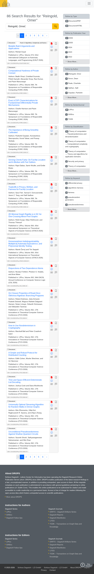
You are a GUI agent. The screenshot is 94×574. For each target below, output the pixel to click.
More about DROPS (14, 497)
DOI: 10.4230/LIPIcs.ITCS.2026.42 (17, 397)
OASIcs (9, 515)
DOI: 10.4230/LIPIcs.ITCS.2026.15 (17, 345)
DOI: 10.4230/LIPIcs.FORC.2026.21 (17, 152)
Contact (53, 570)
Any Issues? (89, 565)
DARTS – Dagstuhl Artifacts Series (63, 512)
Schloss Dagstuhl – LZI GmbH (29, 567)
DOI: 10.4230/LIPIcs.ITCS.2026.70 (17, 451)
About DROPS (75, 567)
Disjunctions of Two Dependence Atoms (25, 268)
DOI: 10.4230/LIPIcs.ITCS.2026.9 (17, 318)
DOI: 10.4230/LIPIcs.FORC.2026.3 (17, 122)
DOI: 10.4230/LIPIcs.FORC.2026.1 (17, 93)
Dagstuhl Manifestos (57, 518)
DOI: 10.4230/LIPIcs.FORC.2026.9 (17, 179)
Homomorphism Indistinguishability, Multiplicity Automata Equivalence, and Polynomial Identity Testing (25, 243)
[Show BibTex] (56, 50)
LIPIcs (8, 512)
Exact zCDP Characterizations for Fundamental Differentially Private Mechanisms (23, 102)
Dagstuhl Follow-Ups (14, 518)
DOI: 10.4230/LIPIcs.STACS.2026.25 (18, 261)
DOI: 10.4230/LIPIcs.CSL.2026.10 (17, 286)
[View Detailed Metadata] (52, 47)
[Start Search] (55, 26)
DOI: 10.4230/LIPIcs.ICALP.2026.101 (18, 63)
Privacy (44, 570)
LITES (52, 521)
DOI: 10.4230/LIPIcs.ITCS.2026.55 (17, 424)
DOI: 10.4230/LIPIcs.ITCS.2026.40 (17, 372)
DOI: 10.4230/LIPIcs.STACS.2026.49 (18, 234)
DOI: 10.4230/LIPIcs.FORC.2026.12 (17, 207)
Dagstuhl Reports (56, 515)
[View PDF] (52, 43)
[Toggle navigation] (89, 3)
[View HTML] (56, 43)
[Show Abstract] (52, 50)
